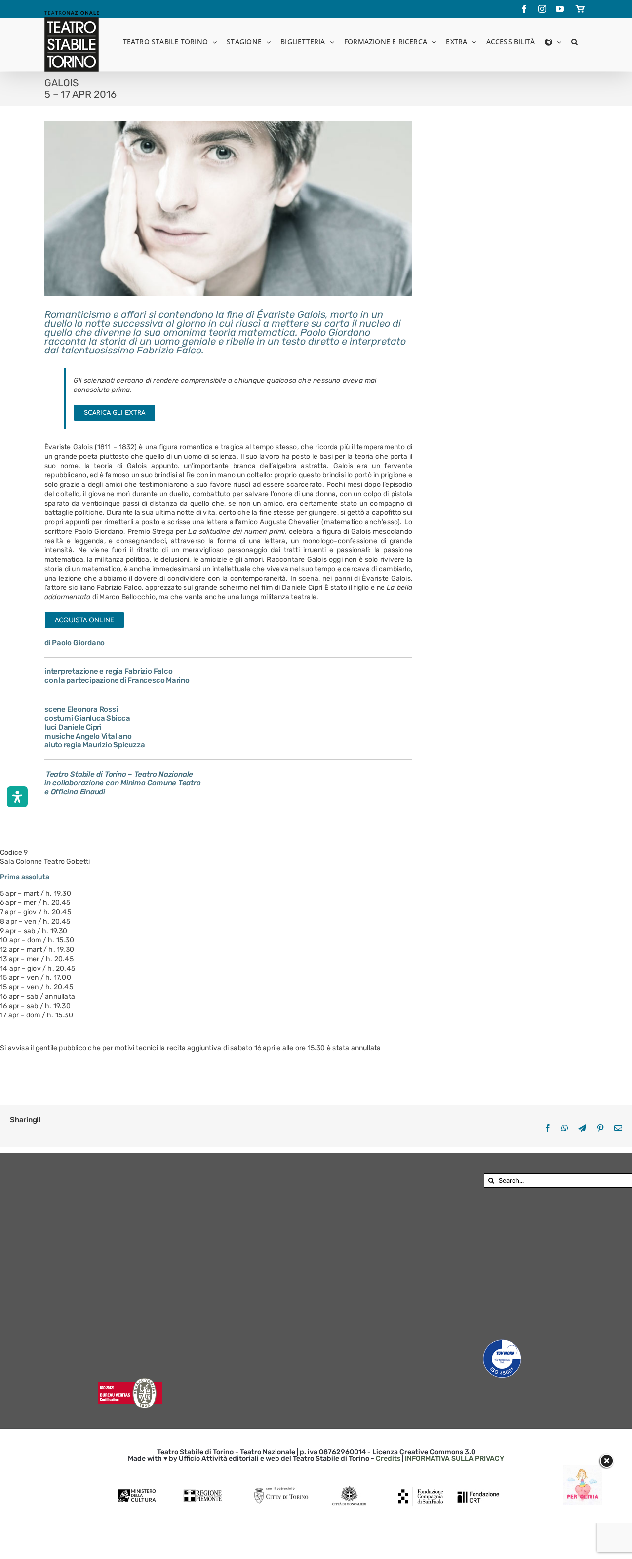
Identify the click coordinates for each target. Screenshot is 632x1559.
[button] (574, 41)
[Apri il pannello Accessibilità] (17, 796)
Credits (388, 1458)
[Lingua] (553, 41)
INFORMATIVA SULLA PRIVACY (454, 1458)
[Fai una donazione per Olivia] (582, 1470)
